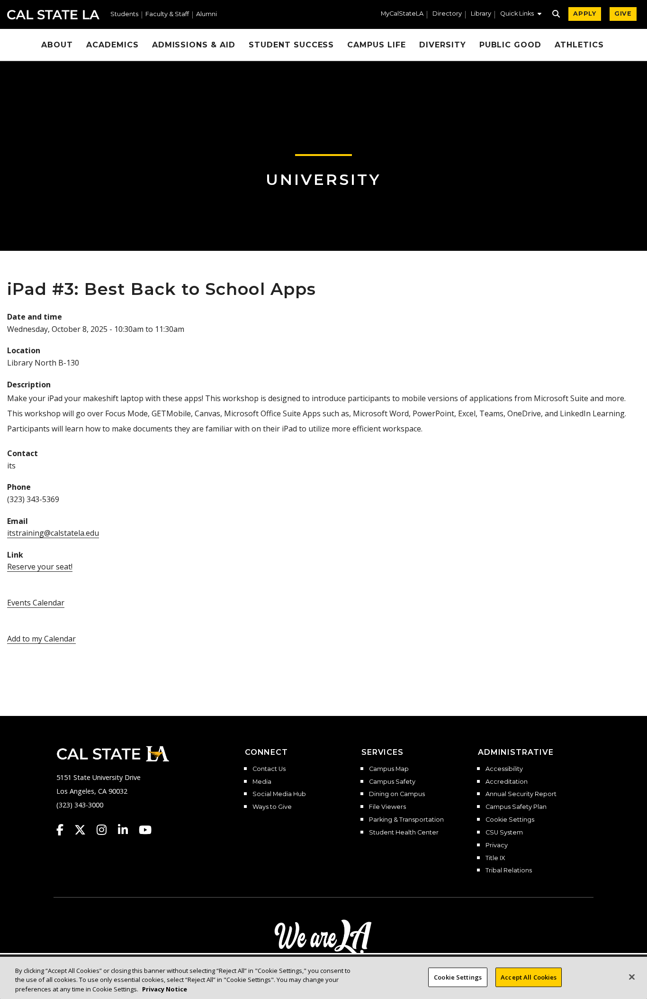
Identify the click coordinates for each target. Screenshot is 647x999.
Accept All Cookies (529, 976)
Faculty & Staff (167, 14)
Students (124, 14)
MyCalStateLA (402, 14)
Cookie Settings (509, 819)
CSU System (504, 832)
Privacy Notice (164, 989)
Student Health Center (404, 832)
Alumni (206, 14)
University (323, 179)
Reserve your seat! (39, 566)
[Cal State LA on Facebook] (64, 829)
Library (481, 14)
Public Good (510, 44)
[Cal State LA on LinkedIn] (127, 829)
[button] (520, 14)
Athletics (579, 44)
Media (261, 782)
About (57, 44)
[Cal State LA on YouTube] (145, 829)
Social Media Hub (279, 794)
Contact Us (269, 769)
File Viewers (387, 807)
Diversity (442, 44)
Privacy (496, 845)
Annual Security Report (521, 794)
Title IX (495, 858)
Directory (447, 14)
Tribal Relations (508, 870)
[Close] (631, 976)
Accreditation (506, 782)
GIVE (623, 13)
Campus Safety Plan (516, 807)
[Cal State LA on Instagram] (106, 829)
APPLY (584, 13)
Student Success (291, 44)
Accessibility (504, 769)
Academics (112, 44)
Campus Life (376, 44)
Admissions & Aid (193, 44)
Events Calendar (35, 602)
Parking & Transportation (406, 819)
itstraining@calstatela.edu (53, 533)
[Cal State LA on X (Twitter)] (84, 829)
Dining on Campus (397, 794)
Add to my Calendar (41, 638)
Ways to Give (272, 807)
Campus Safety (392, 782)
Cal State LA (53, 14)
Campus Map (389, 769)
